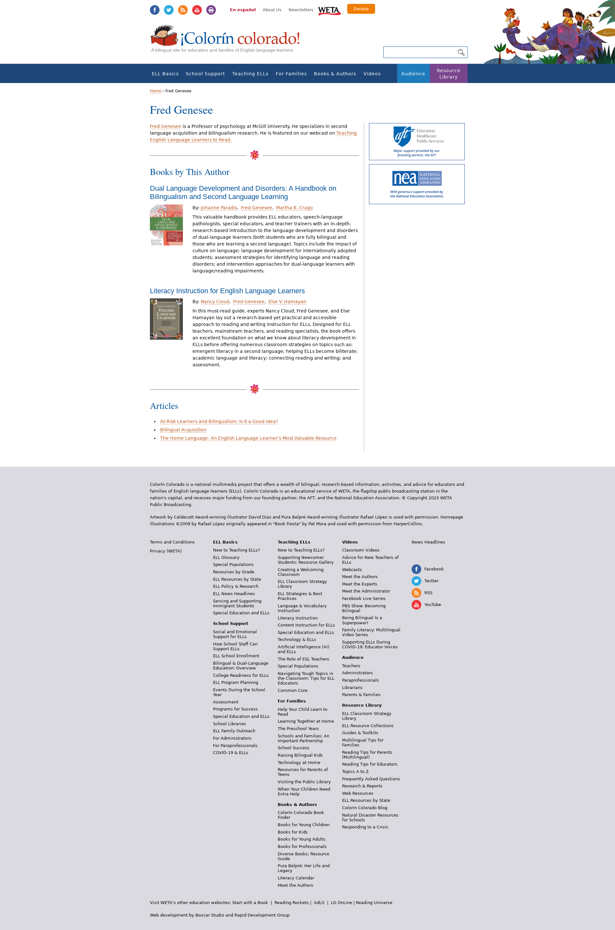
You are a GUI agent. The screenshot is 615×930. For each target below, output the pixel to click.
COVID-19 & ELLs (230, 752)
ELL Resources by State (237, 579)
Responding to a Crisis (365, 827)
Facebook (155, 10)
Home (155, 91)
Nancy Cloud (215, 301)
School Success (293, 747)
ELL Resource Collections (368, 725)
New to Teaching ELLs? (236, 550)
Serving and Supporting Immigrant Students (237, 603)
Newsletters (301, 9)
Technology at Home (299, 762)
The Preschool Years (298, 728)
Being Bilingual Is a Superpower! (362, 620)
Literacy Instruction (298, 618)
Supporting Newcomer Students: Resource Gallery (306, 560)
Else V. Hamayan (287, 301)
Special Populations (233, 564)
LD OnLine (341, 902)
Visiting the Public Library (304, 781)
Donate (361, 8)
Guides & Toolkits (360, 732)
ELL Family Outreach (234, 730)
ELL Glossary (226, 557)
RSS (183, 10)
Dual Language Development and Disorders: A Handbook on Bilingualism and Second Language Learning (243, 192)
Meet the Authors (295, 885)
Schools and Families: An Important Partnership (303, 738)
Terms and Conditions (172, 542)
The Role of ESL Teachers (303, 659)
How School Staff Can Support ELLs (235, 646)
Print (211, 10)
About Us (272, 9)
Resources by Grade (233, 571)
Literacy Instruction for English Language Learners (227, 291)
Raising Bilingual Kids (300, 755)
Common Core (293, 690)
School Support (205, 73)
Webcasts (352, 569)
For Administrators (232, 738)
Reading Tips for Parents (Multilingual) (367, 755)
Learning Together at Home (306, 721)
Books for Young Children (304, 824)
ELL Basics (165, 73)
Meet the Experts (359, 584)
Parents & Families (361, 694)
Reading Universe (374, 902)
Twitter (169, 10)
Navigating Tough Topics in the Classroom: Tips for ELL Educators (306, 678)
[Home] (229, 42)
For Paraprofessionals (235, 745)
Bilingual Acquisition (183, 429)
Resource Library (449, 73)
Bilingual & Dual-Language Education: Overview (240, 665)
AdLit (319, 902)
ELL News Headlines (234, 593)
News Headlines (428, 542)
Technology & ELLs (297, 639)
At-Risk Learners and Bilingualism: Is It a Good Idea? (219, 421)
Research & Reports (362, 786)
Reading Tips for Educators (370, 764)
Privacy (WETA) (166, 551)
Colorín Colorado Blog (364, 807)
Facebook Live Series (364, 598)
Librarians (352, 687)
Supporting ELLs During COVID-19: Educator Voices (370, 644)
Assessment (225, 702)
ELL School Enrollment (236, 655)
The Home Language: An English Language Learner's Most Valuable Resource (248, 438)
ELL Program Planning (235, 682)
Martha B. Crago (294, 207)
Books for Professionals (302, 846)
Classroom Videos (361, 550)
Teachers (351, 665)
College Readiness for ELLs (241, 675)
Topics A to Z (355, 771)
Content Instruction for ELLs (306, 625)
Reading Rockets (292, 902)
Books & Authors (335, 73)
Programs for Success (235, 709)
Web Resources (357, 793)
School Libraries (229, 723)
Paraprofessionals (360, 680)
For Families (291, 73)
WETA (329, 10)
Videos (372, 73)
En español (243, 9)
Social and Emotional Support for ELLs (235, 634)
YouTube (197, 10)
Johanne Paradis (219, 207)
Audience (413, 73)
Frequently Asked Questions (371, 778)
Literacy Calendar (296, 878)
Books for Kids (293, 832)
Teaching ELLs (250, 73)
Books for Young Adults (301, 839)
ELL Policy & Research (235, 586)
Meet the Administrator (366, 591)
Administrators (357, 672)
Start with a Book (250, 902)
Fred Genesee (165, 126)
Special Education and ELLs (241, 612)
